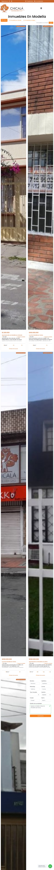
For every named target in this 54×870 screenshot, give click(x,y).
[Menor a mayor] (50, 23)
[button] (41, 8)
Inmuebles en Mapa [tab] (30, 20)
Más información (14, 348)
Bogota (19, 336)
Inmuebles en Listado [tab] (15, 20)
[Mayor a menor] (52, 23)
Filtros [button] (5, 20)
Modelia (23, 336)
